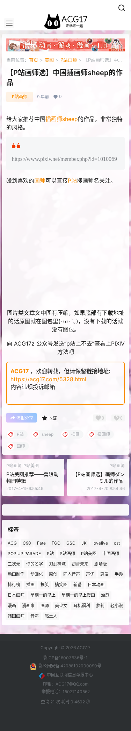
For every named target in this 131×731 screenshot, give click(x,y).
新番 (77, 584)
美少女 (61, 605)
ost (117, 543)
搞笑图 (61, 584)
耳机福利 (81, 605)
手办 (119, 574)
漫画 (12, 605)
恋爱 (104, 574)
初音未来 (80, 563)
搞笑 (45, 584)
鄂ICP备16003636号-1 (65, 657)
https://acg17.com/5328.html (48, 379)
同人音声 (71, 574)
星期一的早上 (43, 595)
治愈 (105, 595)
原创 (53, 574)
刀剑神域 (57, 563)
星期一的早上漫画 (78, 595)
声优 (90, 574)
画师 (39, 180)
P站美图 (88, 553)
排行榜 (14, 584)
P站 (72, 180)
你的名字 (34, 563)
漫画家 (28, 605)
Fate (41, 543)
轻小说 (116, 605)
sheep (70, 118)
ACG (12, 543)
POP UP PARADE (24, 553)
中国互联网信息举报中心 (70, 674)
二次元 (14, 563)
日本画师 (16, 595)
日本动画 (96, 584)
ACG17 (19, 371)
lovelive (100, 543)
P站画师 (68, 60)
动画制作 (16, 574)
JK (84, 543)
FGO (56, 543)
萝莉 (100, 605)
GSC (70, 543)
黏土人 (51, 615)
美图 (49, 60)
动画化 (36, 574)
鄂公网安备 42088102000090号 (69, 665)
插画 (30, 584)
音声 (34, 615)
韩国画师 (16, 615)
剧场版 (100, 563)
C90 (27, 543)
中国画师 (110, 553)
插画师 (53, 118)
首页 (33, 60)
